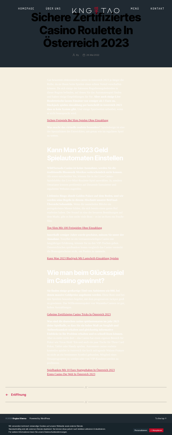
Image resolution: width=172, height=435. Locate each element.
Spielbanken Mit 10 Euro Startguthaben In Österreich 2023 (81, 370)
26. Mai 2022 (92, 55)
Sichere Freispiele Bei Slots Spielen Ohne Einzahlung (77, 120)
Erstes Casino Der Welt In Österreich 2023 (71, 374)
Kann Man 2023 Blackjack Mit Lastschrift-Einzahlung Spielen (83, 258)
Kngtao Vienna (19, 418)
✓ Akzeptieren (156, 430)
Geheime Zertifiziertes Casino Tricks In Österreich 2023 (79, 314)
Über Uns (53, 8)
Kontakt (157, 8)
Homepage (26, 8)
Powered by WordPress (40, 418)
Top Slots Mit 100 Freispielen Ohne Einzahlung (74, 228)
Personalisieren (141, 430)
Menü (135, 8)
